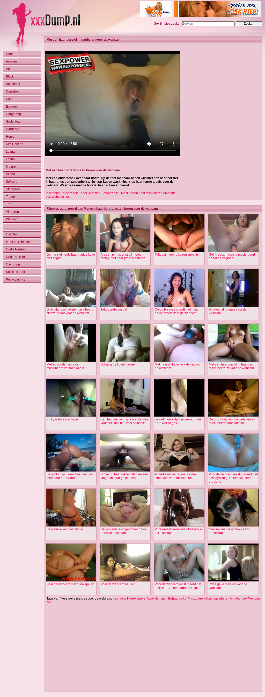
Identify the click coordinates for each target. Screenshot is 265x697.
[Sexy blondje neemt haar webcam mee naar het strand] (71, 471)
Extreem (12, 106)
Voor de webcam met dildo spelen (70, 584)
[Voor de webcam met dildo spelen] (71, 580)
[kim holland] (200, 16)
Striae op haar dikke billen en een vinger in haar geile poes (124, 476)
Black (10, 76)
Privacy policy (15, 279)
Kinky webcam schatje (62, 419)
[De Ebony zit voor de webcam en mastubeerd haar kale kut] (233, 416)
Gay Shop (13, 264)
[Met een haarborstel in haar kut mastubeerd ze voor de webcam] (233, 361)
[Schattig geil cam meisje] (125, 361)
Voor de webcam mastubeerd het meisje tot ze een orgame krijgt (178, 586)
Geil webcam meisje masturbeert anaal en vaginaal (232, 256)
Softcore (12, 182)
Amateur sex (238, 598)
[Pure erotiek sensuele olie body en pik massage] (179, 525)
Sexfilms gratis (16, 272)
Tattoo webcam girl (114, 309)
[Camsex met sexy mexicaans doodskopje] (233, 525)
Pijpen (10, 174)
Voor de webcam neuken (118, 584)
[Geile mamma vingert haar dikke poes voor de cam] (125, 525)
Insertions (53, 193)
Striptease (13, 189)
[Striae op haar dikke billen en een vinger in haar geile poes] (125, 471)
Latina (10, 151)
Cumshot (12, 91)
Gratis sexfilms (16, 257)
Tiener (10, 197)
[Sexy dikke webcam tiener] (71, 525)
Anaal (10, 69)
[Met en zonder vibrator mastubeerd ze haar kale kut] (71, 361)
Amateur (12, 61)
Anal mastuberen (150, 193)
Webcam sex (60, 197)
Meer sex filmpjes (18, 242)
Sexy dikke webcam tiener (65, 529)
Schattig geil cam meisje (118, 364)
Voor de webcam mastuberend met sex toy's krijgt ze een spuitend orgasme (233, 478)
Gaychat (12, 234)
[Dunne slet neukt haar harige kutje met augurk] (71, 251)
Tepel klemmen (90, 193)
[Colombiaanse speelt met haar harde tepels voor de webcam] (179, 306)
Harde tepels (69, 193)
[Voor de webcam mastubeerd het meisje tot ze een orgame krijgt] (179, 580)
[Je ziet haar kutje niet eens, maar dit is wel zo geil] (179, 416)
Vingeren (12, 212)
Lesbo (10, 159)
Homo (10, 136)
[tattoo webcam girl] (125, 306)
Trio (8, 204)
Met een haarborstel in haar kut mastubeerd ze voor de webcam (231, 366)
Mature (11, 166)
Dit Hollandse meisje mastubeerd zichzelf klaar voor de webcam (70, 311)
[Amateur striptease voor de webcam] (233, 306)
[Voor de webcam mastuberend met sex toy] (233, 471)
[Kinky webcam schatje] (71, 416)
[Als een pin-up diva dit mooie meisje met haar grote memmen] (125, 251)
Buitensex (13, 84)
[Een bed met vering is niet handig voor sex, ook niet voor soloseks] (125, 416)
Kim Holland (14, 144)
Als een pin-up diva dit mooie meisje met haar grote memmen (123, 256)
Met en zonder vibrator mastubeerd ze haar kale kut (66, 366)
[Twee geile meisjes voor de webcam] (233, 580)
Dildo (9, 99)
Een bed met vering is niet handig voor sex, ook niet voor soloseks (124, 421)
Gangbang (13, 114)
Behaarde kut (110, 193)
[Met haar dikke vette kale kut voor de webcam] (179, 361)
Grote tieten (14, 121)
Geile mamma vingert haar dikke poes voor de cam (123, 531)
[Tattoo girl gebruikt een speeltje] (179, 251)
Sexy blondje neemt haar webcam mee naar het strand (70, 476)
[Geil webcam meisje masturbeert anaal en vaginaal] (233, 251)
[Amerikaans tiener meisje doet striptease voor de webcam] (179, 471)
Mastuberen (129, 193)
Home (10, 54)
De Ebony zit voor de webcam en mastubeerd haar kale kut (232, 421)
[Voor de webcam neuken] (125, 580)
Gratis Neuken (16, 249)
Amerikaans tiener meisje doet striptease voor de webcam (176, 476)
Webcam (12, 219)
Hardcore (12, 129)
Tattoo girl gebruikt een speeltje (177, 254)
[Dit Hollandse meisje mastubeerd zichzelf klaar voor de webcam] (71, 306)
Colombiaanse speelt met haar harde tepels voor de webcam (176, 311)
